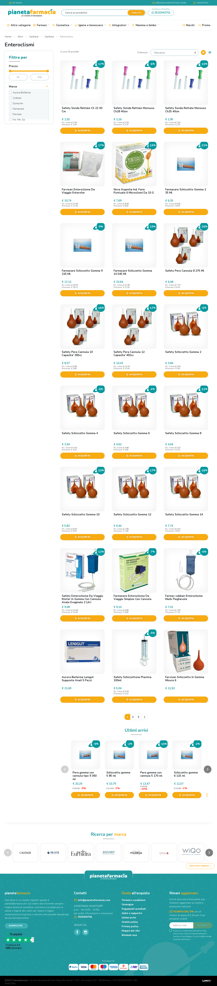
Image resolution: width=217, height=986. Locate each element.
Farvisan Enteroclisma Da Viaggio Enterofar (78, 191)
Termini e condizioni (133, 900)
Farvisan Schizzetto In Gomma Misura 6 (184, 678)
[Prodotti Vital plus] (164, 852)
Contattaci (202, 3)
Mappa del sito (131, 930)
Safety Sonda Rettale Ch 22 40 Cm (82, 109)
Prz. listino (66, 123)
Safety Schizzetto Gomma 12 (132, 514)
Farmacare (18, 109)
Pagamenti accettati (134, 908)
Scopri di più (15, 926)
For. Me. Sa (19, 119)
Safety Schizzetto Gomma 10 (80, 514)
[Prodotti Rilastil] (53, 852)
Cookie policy (130, 922)
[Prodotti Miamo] (108, 852)
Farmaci (43, 25)
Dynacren (18, 103)
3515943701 (161, 12)
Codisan (17, 98)
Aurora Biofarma (22, 92)
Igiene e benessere (92, 25)
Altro (21, 36)
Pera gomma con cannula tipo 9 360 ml (85, 776)
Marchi (189, 25)
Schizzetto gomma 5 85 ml (118, 774)
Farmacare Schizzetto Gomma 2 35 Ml (185, 191)
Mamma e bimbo (147, 25)
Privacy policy (130, 926)
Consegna (127, 904)
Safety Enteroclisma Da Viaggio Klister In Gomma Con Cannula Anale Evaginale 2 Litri (82, 599)
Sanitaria (34, 36)
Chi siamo (15, 2)
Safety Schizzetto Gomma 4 (80, 433)
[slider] (10, 71)
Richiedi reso (129, 935)
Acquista (83, 130)
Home (8, 36)
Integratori (120, 25)
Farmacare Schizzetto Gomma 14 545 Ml (133, 272)
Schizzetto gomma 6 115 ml (186, 774)
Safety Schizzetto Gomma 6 (132, 433)
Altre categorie (20, 25)
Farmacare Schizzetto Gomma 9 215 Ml (82, 272)
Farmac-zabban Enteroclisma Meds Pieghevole (184, 597)
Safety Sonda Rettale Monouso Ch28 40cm (134, 109)
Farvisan (17, 114)
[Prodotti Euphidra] (81, 852)
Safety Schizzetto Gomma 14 (184, 514)
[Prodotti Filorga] (136, 852)
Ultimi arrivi (129, 917)
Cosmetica (63, 25)
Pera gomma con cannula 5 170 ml (151, 774)
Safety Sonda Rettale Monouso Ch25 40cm (185, 109)
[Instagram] (85, 932)
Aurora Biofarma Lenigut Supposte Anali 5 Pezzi (78, 678)
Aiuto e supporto (132, 913)
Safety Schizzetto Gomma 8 (183, 433)
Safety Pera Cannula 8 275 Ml (184, 271)
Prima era (66, 125)
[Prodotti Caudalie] (25, 852)
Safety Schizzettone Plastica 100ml (132, 678)
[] (47, 86)
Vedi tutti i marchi (199, 866)
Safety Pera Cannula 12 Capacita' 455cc (129, 353)
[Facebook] (77, 932)
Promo (205, 25)
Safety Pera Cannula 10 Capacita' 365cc (77, 353)
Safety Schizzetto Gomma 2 (183, 352)
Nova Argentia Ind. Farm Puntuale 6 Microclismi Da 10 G (134, 191)
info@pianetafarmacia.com (94, 900)
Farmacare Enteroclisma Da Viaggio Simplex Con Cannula (132, 597)
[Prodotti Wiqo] (191, 852)
